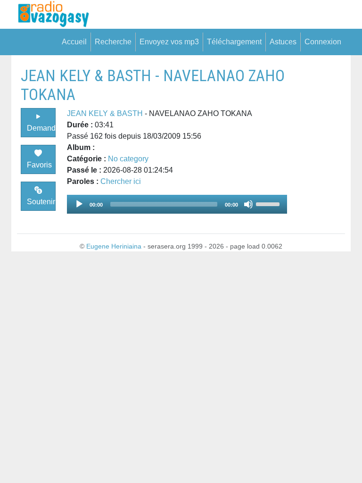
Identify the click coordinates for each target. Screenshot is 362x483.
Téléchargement (234, 42)
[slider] (269, 203)
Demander (41, 128)
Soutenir (41, 202)
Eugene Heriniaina (113, 246)
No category (128, 159)
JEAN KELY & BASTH (105, 113)
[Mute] (248, 204)
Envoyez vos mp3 (169, 42)
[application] (177, 204)
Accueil (74, 42)
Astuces (283, 42)
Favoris (39, 165)
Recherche (113, 42)
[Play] (79, 204)
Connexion (322, 42)
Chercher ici (120, 181)
